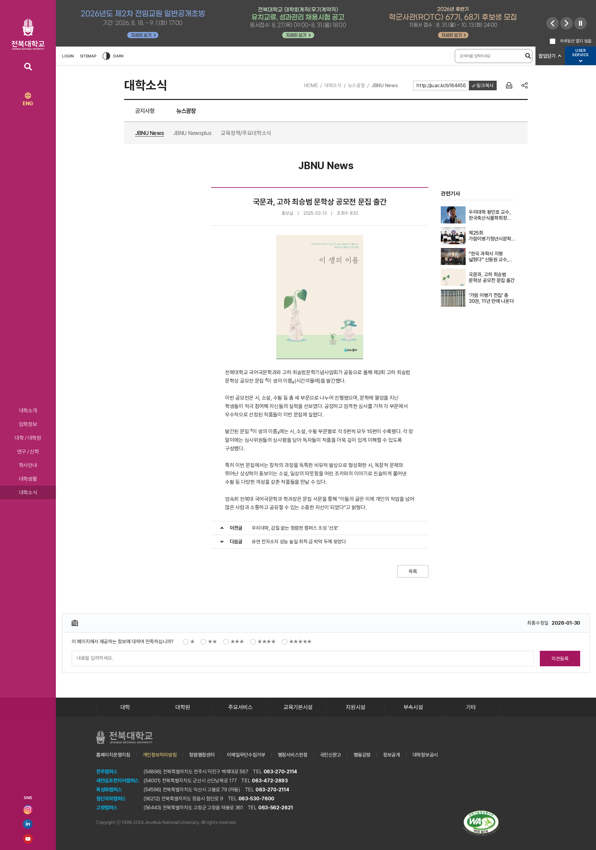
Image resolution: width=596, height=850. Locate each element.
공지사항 (145, 111)
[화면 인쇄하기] (509, 85)
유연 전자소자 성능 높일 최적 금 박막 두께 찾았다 (299, 542)
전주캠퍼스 (107, 772)
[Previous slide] (552, 23)
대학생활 (28, 479)
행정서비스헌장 (293, 755)
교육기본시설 (298, 707)
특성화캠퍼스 (109, 790)
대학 (125, 707)
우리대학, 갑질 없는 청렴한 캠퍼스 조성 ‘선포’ (295, 528)
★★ (212, 642)
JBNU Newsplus (192, 133)
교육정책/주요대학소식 (246, 133)
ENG (28, 103)
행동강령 (362, 755)
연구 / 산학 (28, 451)
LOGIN (68, 56)
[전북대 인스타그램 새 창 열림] (28, 810)
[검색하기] (528, 56)
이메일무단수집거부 (246, 755)
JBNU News (384, 85)
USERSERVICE (580, 52)
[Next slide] (566, 23)
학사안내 (28, 465)
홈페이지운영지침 (113, 755)
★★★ (237, 642)
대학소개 (28, 410)
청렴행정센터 (201, 755)
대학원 (182, 707)
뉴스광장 (356, 85)
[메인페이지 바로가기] (28, 34)
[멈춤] (580, 23)
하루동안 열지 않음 (575, 40)
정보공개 (391, 755)
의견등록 (560, 659)
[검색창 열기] (28, 67)
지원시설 (355, 707)
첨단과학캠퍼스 (111, 799)
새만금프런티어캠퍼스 (117, 781)
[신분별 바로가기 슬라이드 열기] (580, 61)
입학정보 (28, 424)
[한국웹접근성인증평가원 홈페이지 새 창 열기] (481, 823)
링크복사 (484, 85)
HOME (311, 85)
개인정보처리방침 (160, 755)
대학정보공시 (425, 755)
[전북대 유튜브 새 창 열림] (28, 839)
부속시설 (413, 707)
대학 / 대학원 (28, 438)
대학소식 (28, 492)
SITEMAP (88, 56)
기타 (471, 707)
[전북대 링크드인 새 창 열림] (28, 824)
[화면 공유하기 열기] (525, 85)
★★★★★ (300, 642)
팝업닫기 (547, 56)
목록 (413, 571)
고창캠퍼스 (107, 808)
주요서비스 (240, 707)
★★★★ (266, 642)
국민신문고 (330, 755)
